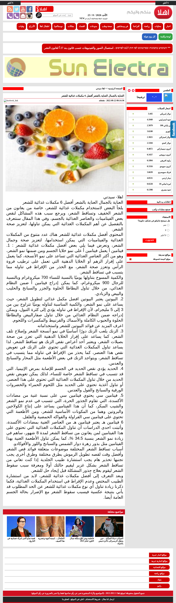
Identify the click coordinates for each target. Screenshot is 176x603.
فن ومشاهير (122, 26)
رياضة (147, 26)
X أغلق (166, 3)
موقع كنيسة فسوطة (161, 259)
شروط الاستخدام (93, 599)
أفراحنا (136, 26)
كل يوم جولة (149, 36)
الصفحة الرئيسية (115, 88)
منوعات (93, 26)
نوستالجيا (58, 26)
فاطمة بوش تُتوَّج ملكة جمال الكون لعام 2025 (82, 539)
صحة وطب (107, 26)
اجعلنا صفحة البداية (96, 18)
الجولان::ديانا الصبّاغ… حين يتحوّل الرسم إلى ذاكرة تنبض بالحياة (110, 541)
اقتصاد (82, 26)
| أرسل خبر (88, 18)
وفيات (21, 26)
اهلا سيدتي (100, 88)
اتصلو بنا (65, 599)
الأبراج (32, 26)
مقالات (71, 26)
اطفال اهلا (44, 26)
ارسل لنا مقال (108, 599)
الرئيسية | (104, 18)
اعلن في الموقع (77, 599)
